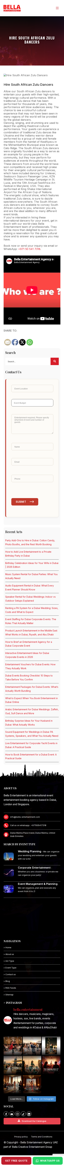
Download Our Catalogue (34, 1121)
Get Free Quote (16, 1160)
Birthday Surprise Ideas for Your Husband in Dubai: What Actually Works (29, 722)
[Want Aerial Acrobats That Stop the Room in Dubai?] (32, 1084)
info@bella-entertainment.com (25, 817)
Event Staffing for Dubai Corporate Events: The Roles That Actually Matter (30, 621)
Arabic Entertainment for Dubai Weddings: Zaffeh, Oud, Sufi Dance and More (32, 711)
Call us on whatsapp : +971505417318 (28, 825)
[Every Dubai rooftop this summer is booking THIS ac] (32, 1065)
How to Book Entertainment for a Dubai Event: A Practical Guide (31, 756)
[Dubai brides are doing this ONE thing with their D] (51, 1065)
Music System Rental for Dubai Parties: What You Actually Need (31, 576)
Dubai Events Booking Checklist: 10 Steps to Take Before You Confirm (29, 677)
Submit (21, 501)
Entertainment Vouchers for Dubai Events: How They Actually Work (30, 666)
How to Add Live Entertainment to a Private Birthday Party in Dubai (28, 553)
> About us (9, 954)
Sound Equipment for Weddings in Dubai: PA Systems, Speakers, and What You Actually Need (31, 733)
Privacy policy (21, 1136)
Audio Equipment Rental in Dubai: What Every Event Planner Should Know (29, 587)
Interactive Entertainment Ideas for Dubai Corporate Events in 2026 (27, 655)
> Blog (7, 981)
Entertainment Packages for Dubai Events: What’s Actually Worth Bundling (31, 688)
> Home (7, 947)
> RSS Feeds (10, 988)
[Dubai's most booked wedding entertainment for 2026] (13, 1065)
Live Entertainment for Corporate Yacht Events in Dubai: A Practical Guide (31, 745)
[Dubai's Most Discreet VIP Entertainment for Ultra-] (13, 1084)
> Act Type (9, 961)
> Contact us (10, 974)
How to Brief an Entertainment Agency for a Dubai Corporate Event (28, 643)
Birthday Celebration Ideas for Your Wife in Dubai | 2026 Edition (31, 565)
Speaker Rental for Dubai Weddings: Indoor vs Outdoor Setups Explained (30, 598)
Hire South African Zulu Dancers (28, 85)
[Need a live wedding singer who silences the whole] (51, 1046)
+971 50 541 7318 (29, 249)
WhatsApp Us (50, 1160)
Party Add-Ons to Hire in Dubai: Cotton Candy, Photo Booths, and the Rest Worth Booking (30, 542)
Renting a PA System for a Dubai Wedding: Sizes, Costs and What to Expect (31, 610)
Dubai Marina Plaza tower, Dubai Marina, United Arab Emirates (32, 834)
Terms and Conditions (41, 1136)
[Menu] (57, 8)
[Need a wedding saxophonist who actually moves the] (32, 1046)
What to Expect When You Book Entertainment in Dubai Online (31, 700)
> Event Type (10, 967)
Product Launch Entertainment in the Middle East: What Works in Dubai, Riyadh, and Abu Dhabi (31, 632)
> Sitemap (8, 994)
